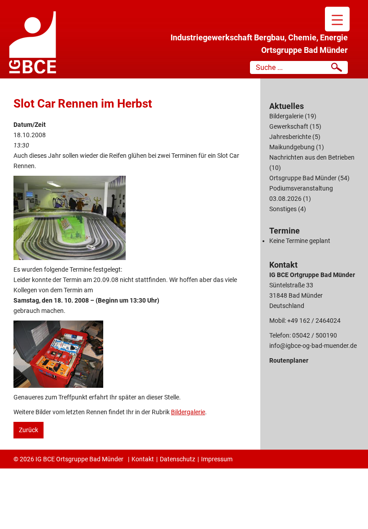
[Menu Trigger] (337, 19)
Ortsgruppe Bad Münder (303, 178)
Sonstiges (283, 208)
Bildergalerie (188, 412)
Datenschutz (177, 459)
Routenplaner (288, 360)
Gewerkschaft (288, 126)
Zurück (28, 430)
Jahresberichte (290, 136)
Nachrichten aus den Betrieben (312, 157)
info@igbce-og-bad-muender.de (313, 345)
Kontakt (142, 459)
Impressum (216, 459)
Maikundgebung (292, 147)
